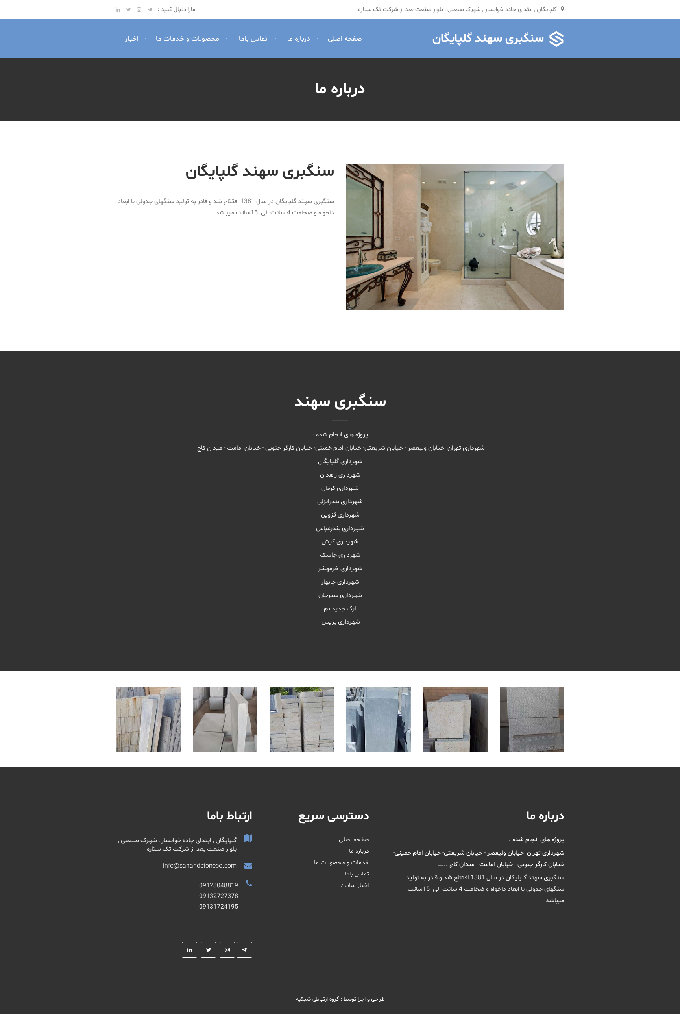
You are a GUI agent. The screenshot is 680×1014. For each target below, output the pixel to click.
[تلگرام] (150, 9)
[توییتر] (130, 9)
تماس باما (253, 39)
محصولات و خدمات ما (187, 39)
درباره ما (298, 39)
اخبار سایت (354, 885)
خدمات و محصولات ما (341, 862)
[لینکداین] (120, 9)
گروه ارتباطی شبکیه (317, 999)
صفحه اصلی (345, 39)
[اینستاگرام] (141, 9)
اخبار (131, 39)
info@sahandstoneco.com (200, 866)
